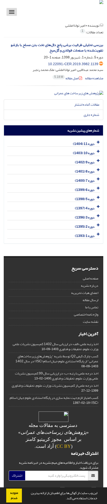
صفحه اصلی (90, 278)
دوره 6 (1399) (85, 189)
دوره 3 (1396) (85, 217)
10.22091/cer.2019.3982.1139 (73, 64)
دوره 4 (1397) (85, 208)
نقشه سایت (90, 321)
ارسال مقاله (90, 300)
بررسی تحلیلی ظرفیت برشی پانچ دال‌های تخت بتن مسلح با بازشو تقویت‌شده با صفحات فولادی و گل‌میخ (57, 47)
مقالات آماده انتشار (86, 104)
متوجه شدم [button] (14, 495)
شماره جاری (91, 114)
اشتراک (17, 475)
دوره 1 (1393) (85, 235)
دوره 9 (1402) (85, 162)
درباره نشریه (89, 285)
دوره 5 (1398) (85, 199)
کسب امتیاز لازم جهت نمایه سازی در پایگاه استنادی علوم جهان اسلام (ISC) (54, 400)
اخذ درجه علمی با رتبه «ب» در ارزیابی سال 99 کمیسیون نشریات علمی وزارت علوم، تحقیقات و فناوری (56, 376)
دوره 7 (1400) (85, 180)
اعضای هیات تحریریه (84, 292)
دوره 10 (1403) (84, 153)
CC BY (63, 446)
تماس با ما (91, 307)
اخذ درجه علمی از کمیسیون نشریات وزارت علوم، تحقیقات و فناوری (55, 385)
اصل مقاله (66, 78)
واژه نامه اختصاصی (86, 314)
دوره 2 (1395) (85, 226)
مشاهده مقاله (94, 78)
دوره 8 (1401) (85, 171)
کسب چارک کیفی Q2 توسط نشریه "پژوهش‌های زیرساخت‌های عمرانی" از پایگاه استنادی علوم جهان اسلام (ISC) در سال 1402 (56, 359)
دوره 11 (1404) (84, 143)
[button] (64, 499)
